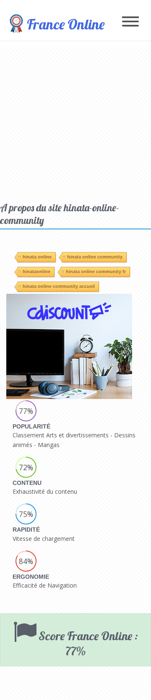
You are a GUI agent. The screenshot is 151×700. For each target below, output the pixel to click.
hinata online (37, 256)
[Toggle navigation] (130, 22)
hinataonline (36, 271)
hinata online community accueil (59, 286)
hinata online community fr (96, 271)
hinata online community (94, 256)
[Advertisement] (75, 121)
